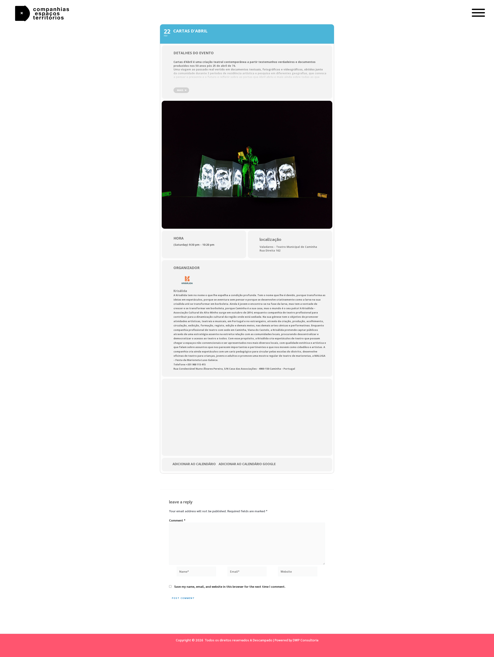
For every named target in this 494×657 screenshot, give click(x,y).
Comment (177, 520)
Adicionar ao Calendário (194, 464)
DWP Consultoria (305, 640)
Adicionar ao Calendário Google (247, 464)
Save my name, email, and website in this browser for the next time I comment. (229, 586)
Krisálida (180, 291)
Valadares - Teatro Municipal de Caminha (288, 247)
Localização (270, 239)
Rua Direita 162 (270, 250)
